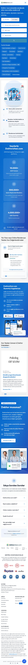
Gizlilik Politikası (4, 617)
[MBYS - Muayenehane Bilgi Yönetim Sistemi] (8, 565)
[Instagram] (15, 663)
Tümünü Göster (16, 74)
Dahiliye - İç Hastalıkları (7, 54)
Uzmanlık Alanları (5, 600)
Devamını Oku (6, 389)
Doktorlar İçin (18, 598)
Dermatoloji (13, 58)
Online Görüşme (6, 74)
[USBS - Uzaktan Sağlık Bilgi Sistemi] (19, 565)
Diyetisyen (20, 51)
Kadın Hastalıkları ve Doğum (8, 48)
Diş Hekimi (4, 58)
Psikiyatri (4, 51)
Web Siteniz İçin (18, 600)
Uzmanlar (3, 598)
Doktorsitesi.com (5, 628)
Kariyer (18, 603)
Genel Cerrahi (21, 48)
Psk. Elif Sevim (6, 371)
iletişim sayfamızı (17, 533)
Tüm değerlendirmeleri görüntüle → (16, 269)
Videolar (3, 548)
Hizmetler (3, 604)
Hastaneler (3, 606)
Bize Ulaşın (3, 614)
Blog (8, 548)
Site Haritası (4, 623)
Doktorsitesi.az (4, 630)
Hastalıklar (3, 602)
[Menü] (25, 2)
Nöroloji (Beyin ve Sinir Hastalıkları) (10, 71)
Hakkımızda (3, 612)
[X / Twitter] (12, 663)
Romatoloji (12, 51)
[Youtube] (17, 663)
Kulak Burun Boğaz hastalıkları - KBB (10, 64)
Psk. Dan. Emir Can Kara (16, 254)
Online (12, 548)
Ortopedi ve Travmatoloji (8, 68)
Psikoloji (18, 54)
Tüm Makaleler (5, 347)
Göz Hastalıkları (6, 61)
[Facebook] (10, 663)
